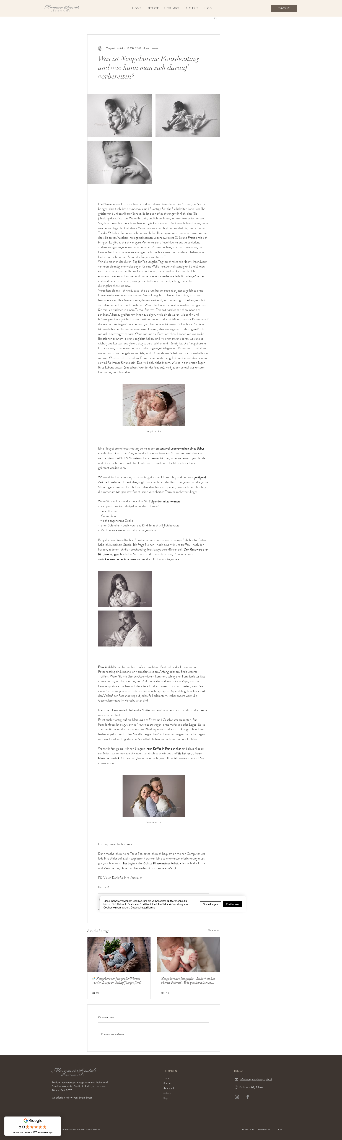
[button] (192, 8)
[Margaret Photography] (247, 1097)
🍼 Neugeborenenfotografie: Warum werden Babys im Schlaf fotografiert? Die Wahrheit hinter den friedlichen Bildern (116, 981)
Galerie (167, 1093)
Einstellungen (210, 904)
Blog (165, 1098)
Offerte (167, 1083)
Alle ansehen (214, 930)
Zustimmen (232, 904)
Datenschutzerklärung (143, 907)
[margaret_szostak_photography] (237, 1097)
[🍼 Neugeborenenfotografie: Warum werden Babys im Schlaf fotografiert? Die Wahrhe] (119, 954)
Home (166, 1078)
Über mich (169, 1088)
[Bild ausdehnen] (119, 115)
